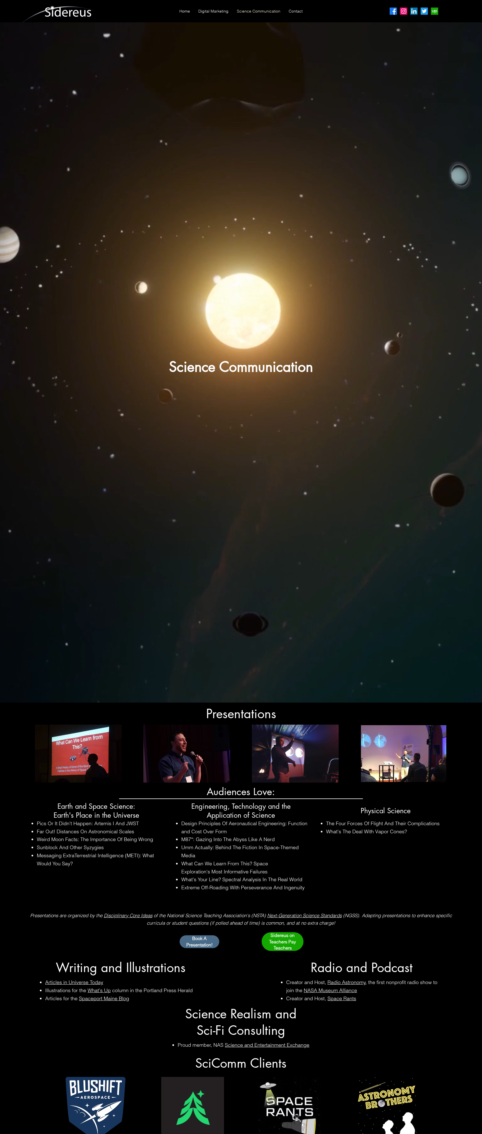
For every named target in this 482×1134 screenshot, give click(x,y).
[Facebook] (393, 11)
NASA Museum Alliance (330, 990)
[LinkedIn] (414, 11)
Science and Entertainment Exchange (267, 1045)
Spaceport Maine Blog (104, 998)
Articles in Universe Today (74, 982)
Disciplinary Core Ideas (128, 915)
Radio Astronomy (346, 982)
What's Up (99, 990)
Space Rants (341, 998)
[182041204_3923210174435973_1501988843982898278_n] (434, 11)
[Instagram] (403, 11)
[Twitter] (424, 11)
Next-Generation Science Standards (304, 915)
